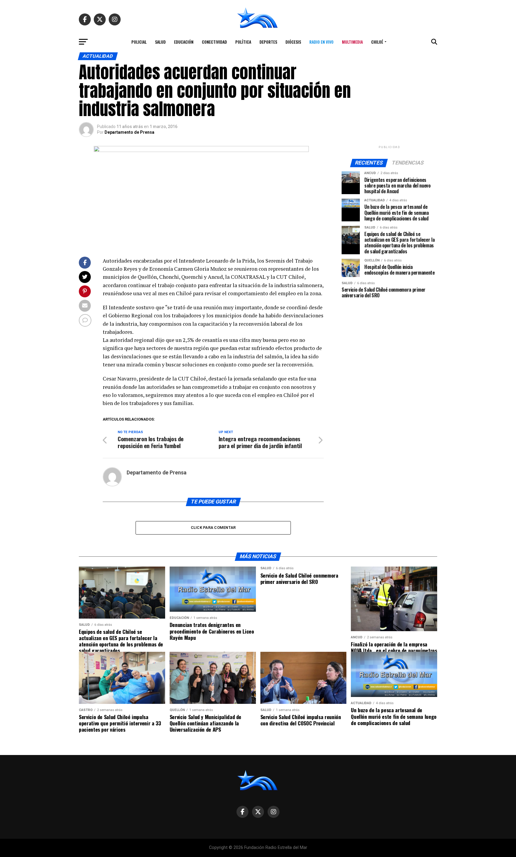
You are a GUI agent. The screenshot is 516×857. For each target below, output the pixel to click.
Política (243, 42)
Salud (160, 42)
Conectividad (214, 42)
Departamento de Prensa (129, 132)
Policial (139, 42)
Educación (184, 42)
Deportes (268, 42)
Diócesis (293, 42)
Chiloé (377, 42)
